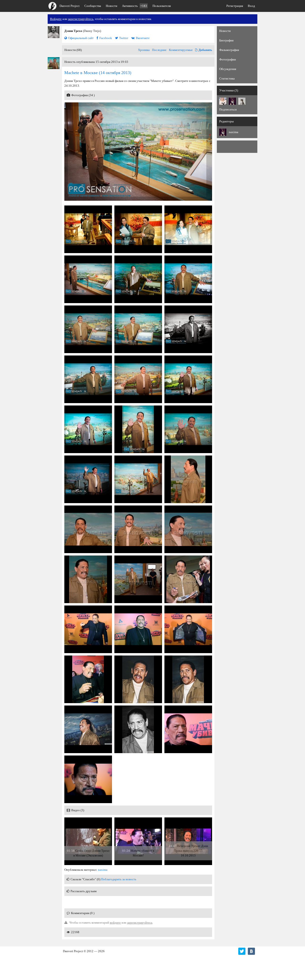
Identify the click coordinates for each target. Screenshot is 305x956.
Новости (111, 6)
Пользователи (161, 6)
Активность (134, 6)
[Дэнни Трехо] (54, 32)
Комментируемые (181, 50)
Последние (159, 50)
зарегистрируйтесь (80, 19)
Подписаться (228, 109)
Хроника (144, 50)
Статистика (227, 78)
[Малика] (222, 101)
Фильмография (229, 50)
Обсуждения (227, 69)
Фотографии (227, 59)
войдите (115, 922)
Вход (251, 6)
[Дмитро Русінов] (241, 101)
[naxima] (232, 101)
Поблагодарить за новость (118, 879)
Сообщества (92, 6)
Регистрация (234, 6)
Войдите (56, 19)
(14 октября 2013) (97, 72)
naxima (102, 869)
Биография (226, 40)
